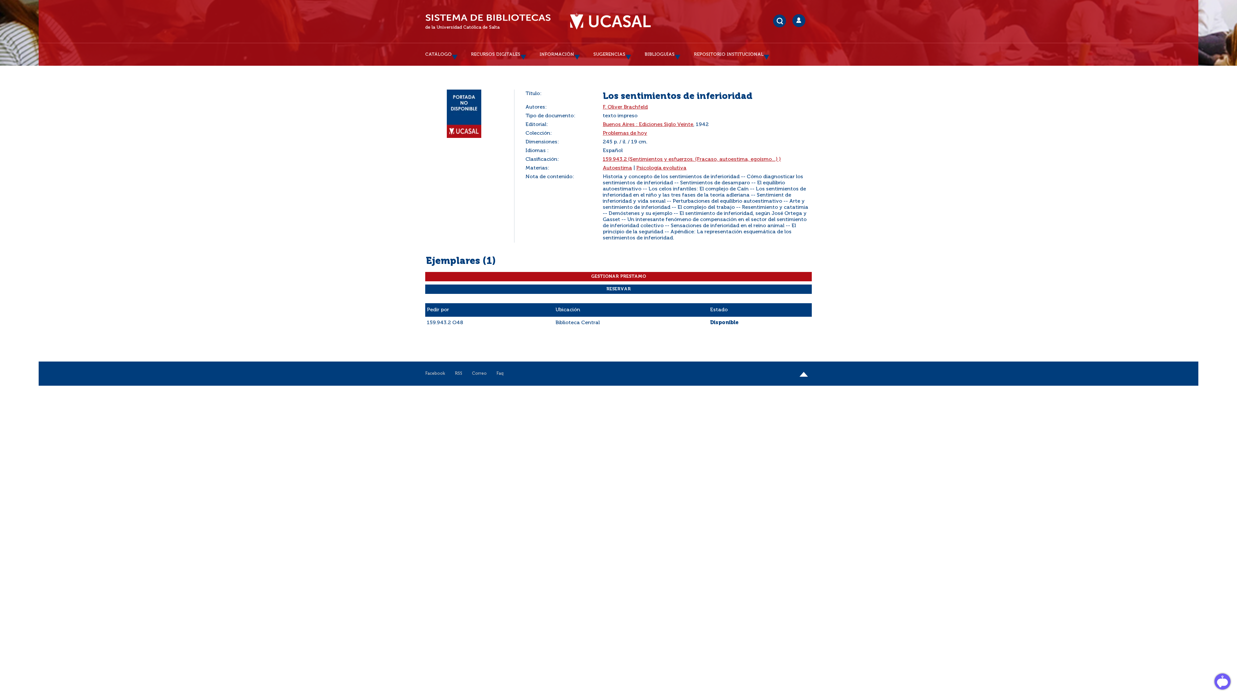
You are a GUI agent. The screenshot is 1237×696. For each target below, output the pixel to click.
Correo (479, 374)
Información (557, 54)
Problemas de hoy (625, 133)
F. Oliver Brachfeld (625, 107)
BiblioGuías (660, 54)
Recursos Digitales (495, 54)
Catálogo (438, 54)
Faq (499, 374)
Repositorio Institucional (728, 54)
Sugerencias (609, 54)
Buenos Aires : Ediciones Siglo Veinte (648, 124)
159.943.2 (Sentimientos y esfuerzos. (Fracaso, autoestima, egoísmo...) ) (692, 159)
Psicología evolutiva (661, 168)
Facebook (435, 374)
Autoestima (617, 168)
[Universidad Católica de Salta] (610, 21)
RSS (458, 374)
